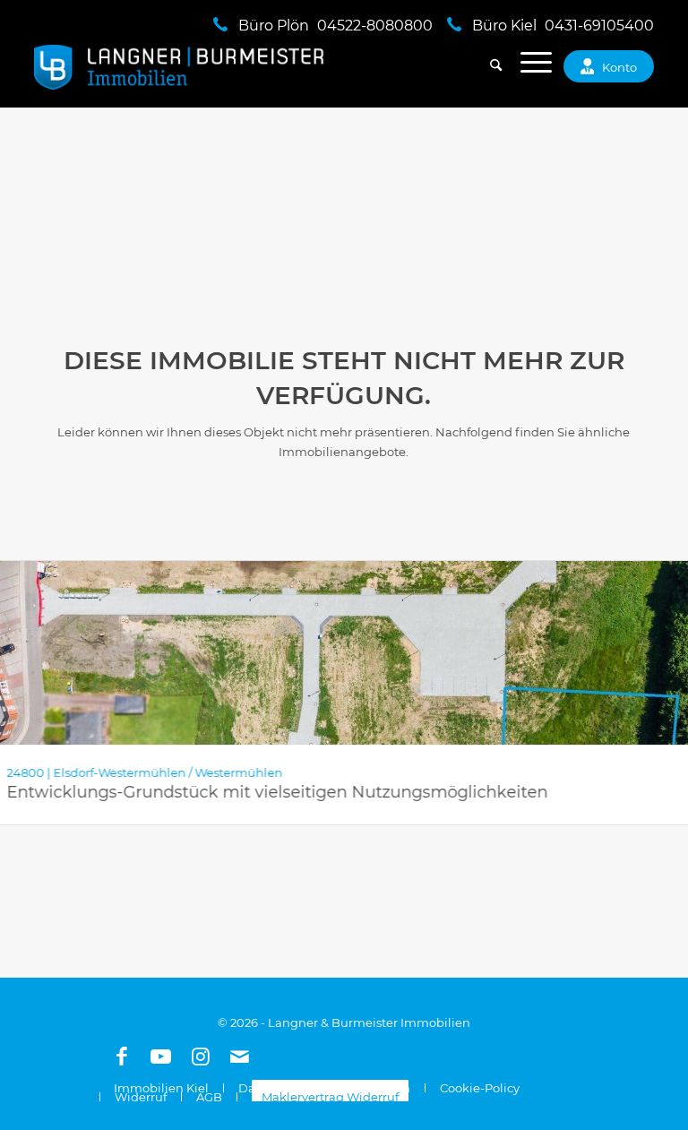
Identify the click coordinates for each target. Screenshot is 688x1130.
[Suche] (487, 67)
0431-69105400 (599, 25)
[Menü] (527, 67)
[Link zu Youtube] (161, 1056)
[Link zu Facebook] (122, 1056)
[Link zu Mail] (240, 1056)
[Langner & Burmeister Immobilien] (179, 67)
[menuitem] (487, 67)
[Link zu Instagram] (200, 1056)
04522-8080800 (375, 25)
